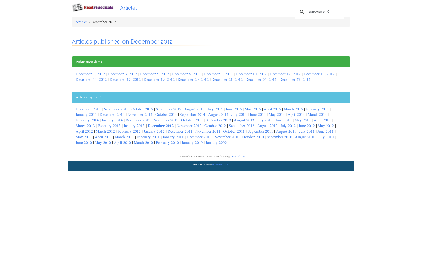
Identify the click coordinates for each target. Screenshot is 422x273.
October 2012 (215, 125)
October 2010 (253, 136)
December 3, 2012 (122, 73)
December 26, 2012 (260, 79)
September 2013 (218, 119)
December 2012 (161, 125)
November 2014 (139, 114)
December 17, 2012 (125, 79)
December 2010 (199, 136)
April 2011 (103, 136)
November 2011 (207, 131)
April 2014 (296, 114)
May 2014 (277, 114)
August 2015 (194, 108)
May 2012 (326, 125)
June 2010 (84, 142)
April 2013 (322, 119)
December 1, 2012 (90, 73)
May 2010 (103, 142)
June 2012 (307, 125)
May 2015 (253, 108)
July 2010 (326, 136)
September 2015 (168, 108)
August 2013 (244, 119)
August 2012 (267, 125)
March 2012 (105, 131)
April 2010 (122, 142)
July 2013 (265, 119)
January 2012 (154, 131)
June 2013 (283, 119)
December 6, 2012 (186, 73)
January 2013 (134, 125)
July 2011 (307, 131)
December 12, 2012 (285, 73)
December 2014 (112, 114)
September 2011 (260, 131)
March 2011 (124, 136)
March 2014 (317, 114)
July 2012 (288, 125)
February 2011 (148, 136)
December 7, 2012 (218, 73)
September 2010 (279, 136)
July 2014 (239, 114)
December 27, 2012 (294, 79)
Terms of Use (237, 156)
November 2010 (226, 136)
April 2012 (84, 131)
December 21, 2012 (227, 79)
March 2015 (293, 108)
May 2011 (84, 136)
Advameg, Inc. (220, 164)
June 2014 (258, 114)
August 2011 (286, 131)
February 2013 (109, 125)
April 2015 (272, 108)
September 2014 (192, 114)
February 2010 (167, 142)
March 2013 (85, 125)
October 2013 (192, 119)
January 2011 (173, 136)
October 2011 (234, 131)
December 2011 (180, 131)
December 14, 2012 (91, 79)
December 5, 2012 (154, 73)
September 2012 (241, 125)
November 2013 (165, 119)
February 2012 (129, 131)
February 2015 (317, 108)
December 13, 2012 (319, 73)
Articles (129, 8)
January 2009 (216, 142)
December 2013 (138, 119)
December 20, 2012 (193, 79)
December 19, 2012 (159, 79)
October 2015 (142, 108)
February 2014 (87, 119)
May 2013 (303, 119)
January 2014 (112, 119)
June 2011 (325, 131)
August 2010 (305, 136)
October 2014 (166, 114)
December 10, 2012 (251, 73)
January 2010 (192, 142)
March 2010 (143, 142)
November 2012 (189, 125)
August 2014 (218, 114)
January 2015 (86, 114)
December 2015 (88, 108)
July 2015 (215, 108)
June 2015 (234, 108)
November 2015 (116, 108)
